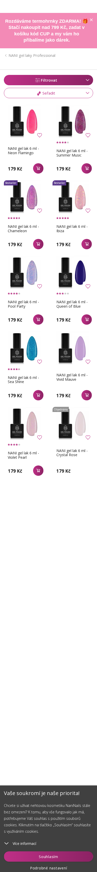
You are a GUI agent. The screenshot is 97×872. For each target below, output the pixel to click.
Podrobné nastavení (48, 868)
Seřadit (48, 93)
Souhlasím (48, 856)
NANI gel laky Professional (32, 55)
